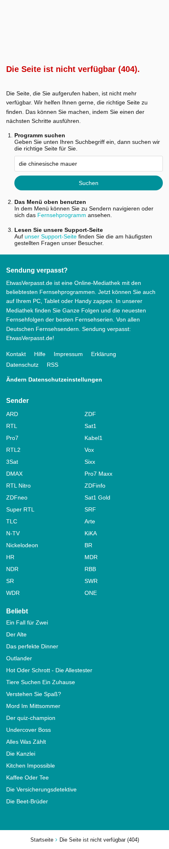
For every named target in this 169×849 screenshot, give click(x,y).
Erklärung (103, 354)
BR (88, 545)
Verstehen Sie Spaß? (33, 694)
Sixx (89, 461)
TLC (11, 521)
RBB (90, 569)
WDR (13, 593)
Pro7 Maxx (98, 473)
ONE (90, 593)
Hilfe (40, 354)
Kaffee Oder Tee (27, 777)
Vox (89, 449)
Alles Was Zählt (26, 741)
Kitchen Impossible (30, 765)
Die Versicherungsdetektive (41, 789)
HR (10, 557)
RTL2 (13, 449)
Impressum (68, 354)
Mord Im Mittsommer (33, 706)
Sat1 (90, 426)
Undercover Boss (28, 729)
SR (10, 581)
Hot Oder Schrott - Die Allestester (49, 670)
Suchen (88, 183)
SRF (90, 509)
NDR (12, 569)
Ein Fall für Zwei (27, 622)
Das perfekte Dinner (32, 646)
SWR (91, 581)
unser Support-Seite (51, 236)
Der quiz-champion (30, 718)
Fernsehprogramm (61, 215)
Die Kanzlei (20, 753)
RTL (11, 426)
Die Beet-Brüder (27, 801)
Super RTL (20, 509)
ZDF (90, 414)
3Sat (12, 461)
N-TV (13, 533)
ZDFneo (16, 497)
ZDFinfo (94, 485)
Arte (89, 521)
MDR (91, 557)
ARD (12, 414)
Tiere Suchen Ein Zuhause (40, 682)
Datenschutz (22, 364)
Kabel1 (93, 438)
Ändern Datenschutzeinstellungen (54, 379)
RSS (52, 364)
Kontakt (16, 354)
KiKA (90, 533)
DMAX (14, 473)
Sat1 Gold (97, 497)
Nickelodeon (22, 545)
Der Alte (16, 634)
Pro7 (12, 438)
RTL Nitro (18, 485)
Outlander (19, 658)
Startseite (41, 840)
